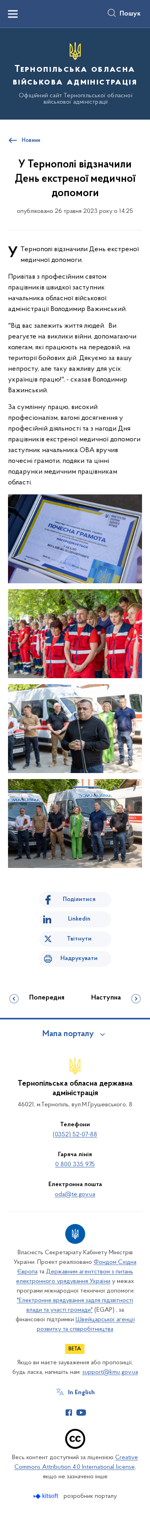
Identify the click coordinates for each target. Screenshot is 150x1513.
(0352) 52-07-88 (75, 1134)
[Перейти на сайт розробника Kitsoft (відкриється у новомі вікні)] (47, 1496)
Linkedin (79, 919)
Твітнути (79, 939)
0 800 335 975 (75, 1164)
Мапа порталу (68, 1034)
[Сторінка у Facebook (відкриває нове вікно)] (69, 1412)
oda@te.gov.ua (75, 1194)
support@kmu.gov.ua (110, 1372)
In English (81, 1392)
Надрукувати (79, 958)
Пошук (130, 14)
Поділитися (79, 899)
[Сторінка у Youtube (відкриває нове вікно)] (81, 1412)
